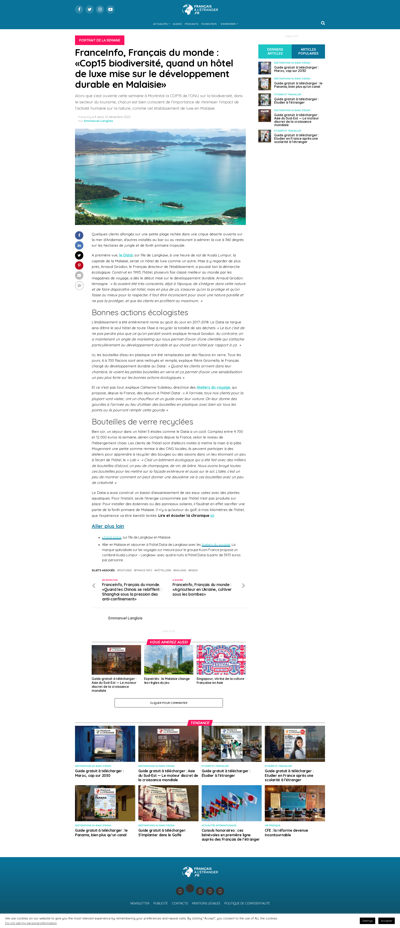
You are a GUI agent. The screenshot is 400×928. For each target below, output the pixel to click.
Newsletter (139, 903)
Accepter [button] (386, 920)
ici (212, 515)
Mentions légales (206, 903)
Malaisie (180, 570)
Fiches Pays (209, 23)
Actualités (160, 23)
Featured (125, 570)
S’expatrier (228, 23)
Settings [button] (367, 920)
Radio (194, 570)
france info (144, 570)
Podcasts (191, 23)
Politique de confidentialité (247, 903)
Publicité (161, 903)
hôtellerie (163, 570)
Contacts (180, 903)
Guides (177, 23)
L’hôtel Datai (111, 537)
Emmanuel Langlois (98, 121)
